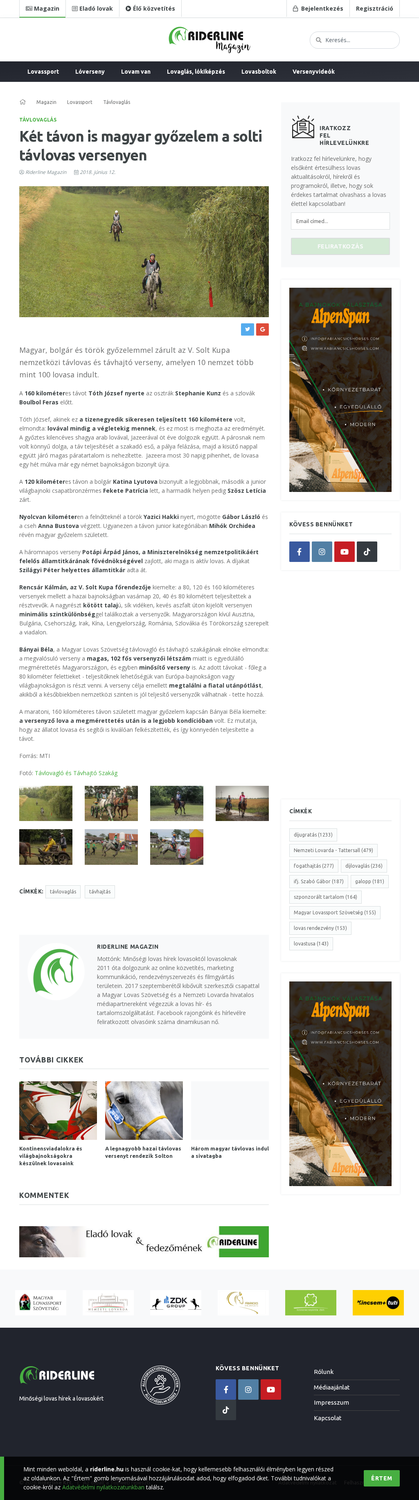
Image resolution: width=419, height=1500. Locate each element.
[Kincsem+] (378, 1303)
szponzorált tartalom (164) (325, 897)
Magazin (46, 102)
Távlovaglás (37, 119)
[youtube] (344, 551)
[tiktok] (367, 551)
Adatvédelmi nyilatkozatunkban (103, 1487)
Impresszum (331, 1402)
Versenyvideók (314, 71)
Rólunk (323, 1371)
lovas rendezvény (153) (320, 928)
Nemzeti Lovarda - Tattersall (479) (333, 850)
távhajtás (99, 891)
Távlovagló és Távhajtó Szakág (76, 773)
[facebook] (299, 551)
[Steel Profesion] (175, 1303)
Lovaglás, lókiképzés (196, 71)
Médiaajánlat (332, 1387)
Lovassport (43, 71)
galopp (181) (369, 881)
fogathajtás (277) (314, 865)
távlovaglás (63, 891)
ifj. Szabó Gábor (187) (319, 881)
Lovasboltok (258, 71)
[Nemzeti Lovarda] (108, 1303)
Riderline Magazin (45, 172)
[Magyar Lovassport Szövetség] (40, 1303)
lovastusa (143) (311, 943)
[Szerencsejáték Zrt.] (310, 1303)
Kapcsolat (328, 1417)
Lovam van (136, 71)
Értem (381, 1478)
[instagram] (322, 551)
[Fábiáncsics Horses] (243, 1303)
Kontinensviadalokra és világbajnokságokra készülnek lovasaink (50, 1156)
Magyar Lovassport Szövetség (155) (335, 912)
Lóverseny (90, 71)
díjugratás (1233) (313, 834)
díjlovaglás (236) (364, 865)
